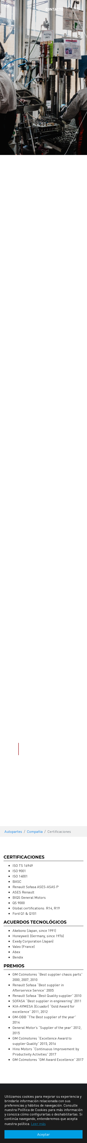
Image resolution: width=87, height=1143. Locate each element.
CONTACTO (54, 9)
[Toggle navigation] (75, 9)
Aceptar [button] (43, 1134)
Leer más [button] (38, 1123)
